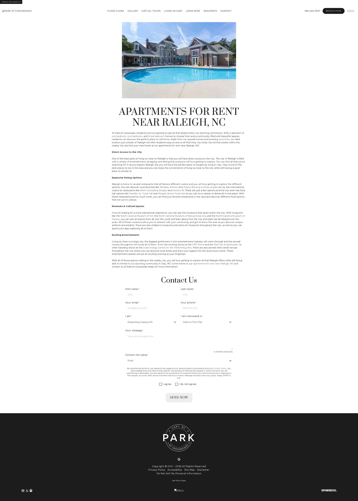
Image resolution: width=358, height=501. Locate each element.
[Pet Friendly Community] (31, 491)
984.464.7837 (312, 11)
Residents (210, 11)
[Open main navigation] (351, 11)
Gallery (133, 11)
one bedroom (119, 136)
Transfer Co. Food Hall (141, 193)
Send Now (179, 397)
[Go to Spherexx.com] (329, 490)
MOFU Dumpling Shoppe (153, 190)
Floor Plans (115, 11)
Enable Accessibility (11, 2)
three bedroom (156, 136)
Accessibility (175, 470)
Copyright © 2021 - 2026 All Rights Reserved (179, 466)
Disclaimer (203, 470)
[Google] (179, 459)
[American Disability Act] (27, 491)
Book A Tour (333, 11)
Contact (226, 11)
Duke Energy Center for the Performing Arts (167, 247)
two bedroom (135, 136)
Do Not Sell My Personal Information (179, 473)
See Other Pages (179, 481)
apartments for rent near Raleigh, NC (213, 263)
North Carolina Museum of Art (137, 216)
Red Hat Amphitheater (226, 244)
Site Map (189, 470)
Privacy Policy (219, 368)
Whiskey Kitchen (169, 187)
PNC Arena (198, 244)
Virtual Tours (151, 11)
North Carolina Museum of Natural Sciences (182, 216)
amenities (224, 139)
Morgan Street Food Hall (171, 193)
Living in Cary (173, 11)
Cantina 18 (178, 190)
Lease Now (193, 11)
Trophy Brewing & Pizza (196, 187)
